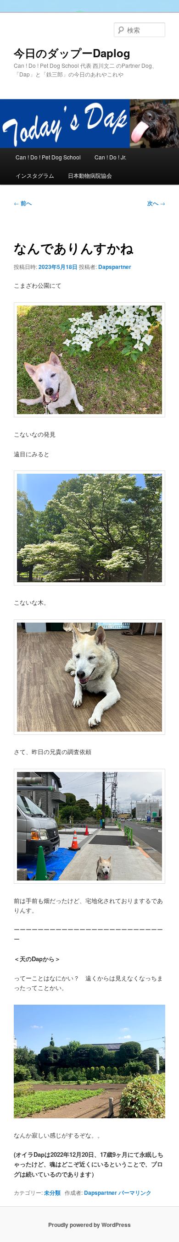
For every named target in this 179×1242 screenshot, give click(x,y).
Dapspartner (114, 267)
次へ (156, 203)
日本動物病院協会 (90, 175)
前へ (23, 203)
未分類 (52, 1192)
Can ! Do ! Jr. (110, 157)
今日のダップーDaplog (72, 52)
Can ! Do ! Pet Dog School (48, 157)
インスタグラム (35, 175)
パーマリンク (134, 1192)
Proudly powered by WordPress (89, 1224)
